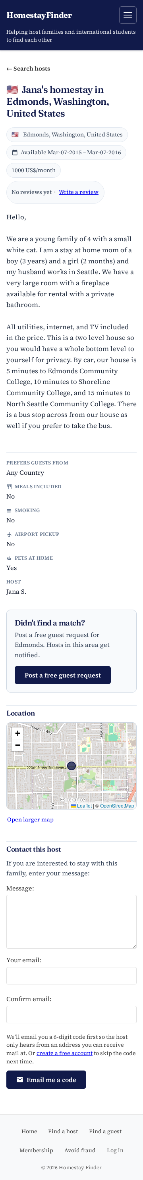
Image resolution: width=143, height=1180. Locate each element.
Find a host (63, 1131)
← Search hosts (28, 68)
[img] (71, 766)
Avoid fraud (80, 1150)
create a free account (65, 1053)
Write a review (79, 192)
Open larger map (30, 819)
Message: (20, 888)
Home (29, 1131)
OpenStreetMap (117, 805)
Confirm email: (29, 998)
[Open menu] (128, 15)
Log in (115, 1150)
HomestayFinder (39, 15)
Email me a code (51, 1079)
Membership (36, 1150)
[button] (17, 733)
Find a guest (105, 1131)
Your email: (23, 960)
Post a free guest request (63, 675)
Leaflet (84, 805)
